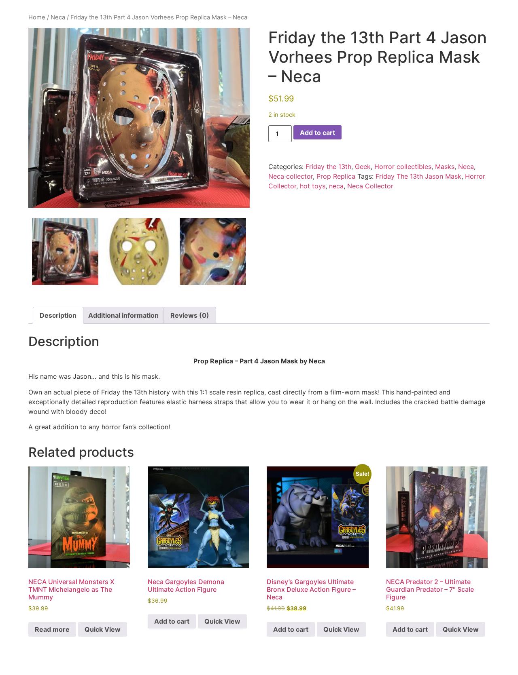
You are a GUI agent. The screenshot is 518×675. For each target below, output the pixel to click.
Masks (444, 166)
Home (36, 17)
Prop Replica (335, 176)
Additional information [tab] (123, 315)
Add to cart (317, 133)
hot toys (312, 186)
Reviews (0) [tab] (189, 315)
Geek (363, 166)
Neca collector (290, 176)
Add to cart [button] (171, 621)
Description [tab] (58, 315)
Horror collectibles (402, 166)
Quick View (103, 629)
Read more (52, 629)
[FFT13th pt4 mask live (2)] (139, 118)
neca (336, 186)
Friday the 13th (328, 166)
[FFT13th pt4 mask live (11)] (213, 251)
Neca (58, 17)
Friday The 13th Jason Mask (418, 176)
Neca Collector (370, 186)
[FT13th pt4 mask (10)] (139, 251)
